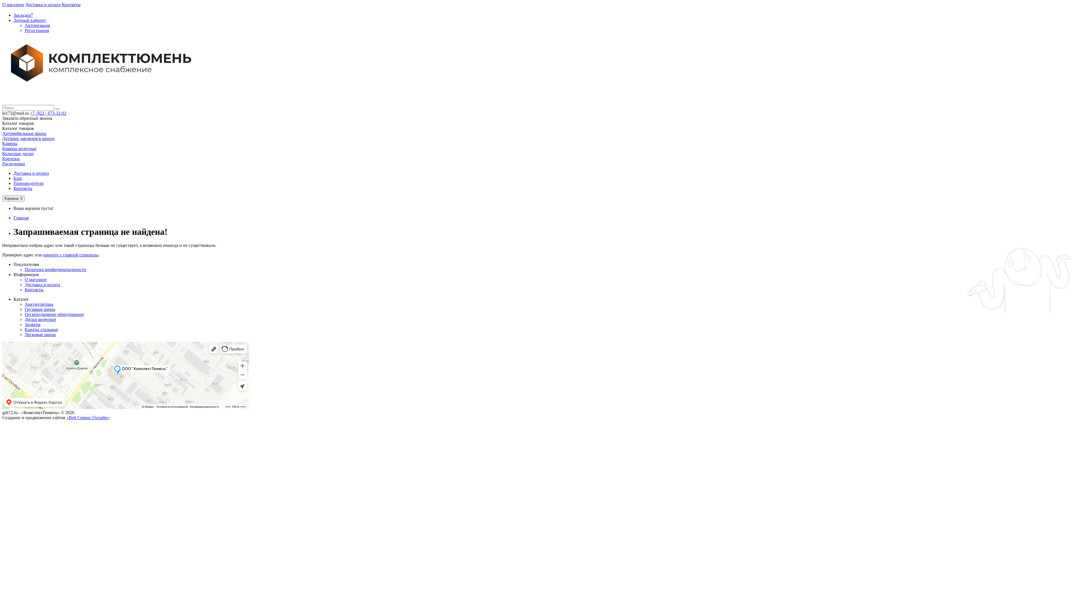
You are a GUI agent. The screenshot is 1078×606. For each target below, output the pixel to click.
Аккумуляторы (39, 304)
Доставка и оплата (43, 4)
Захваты (32, 324)
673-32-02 (48, 113)
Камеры (9, 143)
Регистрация (37, 30)
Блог (17, 178)
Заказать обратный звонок (27, 118)
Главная (21, 217)
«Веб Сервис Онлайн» (88, 417)
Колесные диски (18, 153)
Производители (28, 183)
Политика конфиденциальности (55, 269)
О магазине (13, 4)
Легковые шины (40, 334)
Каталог (18, 128)
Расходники (13, 163)
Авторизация (37, 25)
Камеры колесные (19, 148)
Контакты (71, 4)
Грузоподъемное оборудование (54, 314)
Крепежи (11, 158)
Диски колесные (40, 319)
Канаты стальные (41, 329)
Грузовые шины (40, 309)
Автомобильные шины (24, 133)
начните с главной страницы (70, 254)
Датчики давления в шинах (28, 138)
